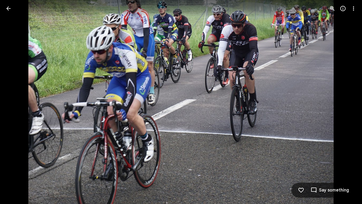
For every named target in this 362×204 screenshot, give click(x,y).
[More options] (353, 8)
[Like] (301, 190)
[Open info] (343, 8)
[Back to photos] (8, 8)
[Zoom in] (332, 8)
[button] (14, 102)
